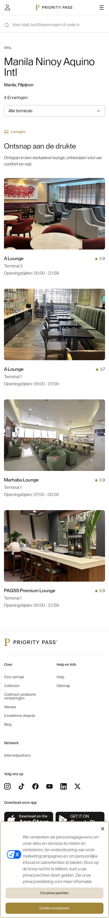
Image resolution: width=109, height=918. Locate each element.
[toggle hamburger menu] (101, 7)
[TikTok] (21, 786)
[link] (28, 820)
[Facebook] (35, 786)
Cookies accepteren (54, 908)
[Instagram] (7, 786)
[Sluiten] (102, 829)
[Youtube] (49, 786)
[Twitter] (77, 786)
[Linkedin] (63, 786)
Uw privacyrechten (54, 893)
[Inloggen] (7, 7)
